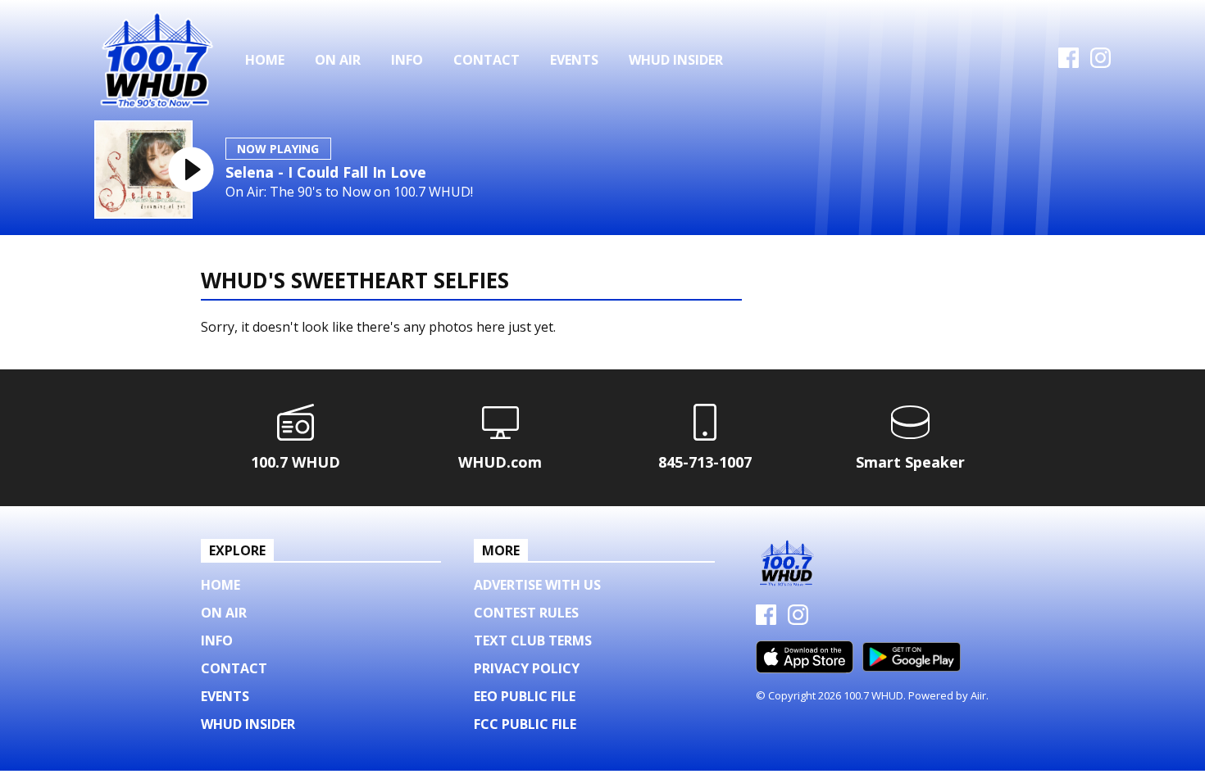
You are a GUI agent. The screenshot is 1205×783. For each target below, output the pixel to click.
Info (407, 60)
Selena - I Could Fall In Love (325, 172)
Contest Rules (526, 613)
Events (574, 60)
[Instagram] (1100, 63)
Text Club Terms (533, 640)
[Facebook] (1068, 63)
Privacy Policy (527, 668)
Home (264, 60)
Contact (486, 60)
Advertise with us (537, 585)
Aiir (978, 695)
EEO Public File (524, 696)
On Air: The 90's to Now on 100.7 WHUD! (349, 192)
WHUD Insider (676, 60)
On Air (338, 60)
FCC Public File (525, 724)
